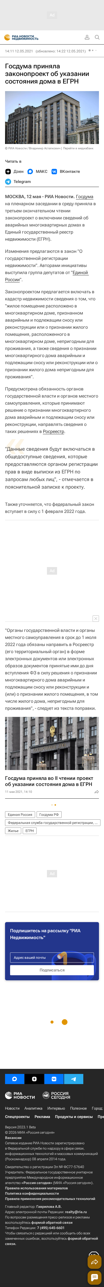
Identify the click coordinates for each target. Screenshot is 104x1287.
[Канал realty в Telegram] (73, 1079)
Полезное (78, 1108)
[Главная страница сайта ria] (5, 37)
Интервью (56, 1108)
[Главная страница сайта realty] (30, 37)
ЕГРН (29, 831)
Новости (12, 1108)
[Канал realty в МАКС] (14, 1079)
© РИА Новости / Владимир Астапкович (32, 148)
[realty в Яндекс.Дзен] (34, 1079)
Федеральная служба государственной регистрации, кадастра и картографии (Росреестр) (54, 823)
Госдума (84, 196)
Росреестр (53, 431)
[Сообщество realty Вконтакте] (54, 1079)
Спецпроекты (17, 1116)
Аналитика (33, 1108)
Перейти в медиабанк (78, 148)
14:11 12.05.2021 (19, 51)
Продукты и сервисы (74, 1116)
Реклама (42, 1116)
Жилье (13, 831)
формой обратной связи (51, 1222)
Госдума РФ (49, 815)
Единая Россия (20, 815)
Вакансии (13, 1138)
